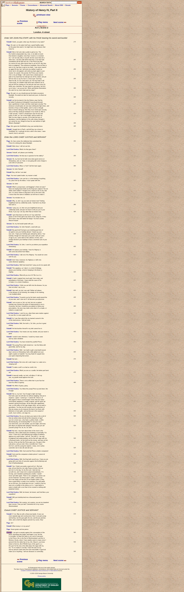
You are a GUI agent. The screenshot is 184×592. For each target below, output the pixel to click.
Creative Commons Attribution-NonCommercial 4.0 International (39, 570)
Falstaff (9, 42)
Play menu (43, 22)
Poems (22, 5)
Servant (9, 152)
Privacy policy (42, 576)
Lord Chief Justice (13, 149)
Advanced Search (46, 5)
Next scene (58, 22)
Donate (68, 5)
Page (8, 45)
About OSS (59, 5)
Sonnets (15, 5)
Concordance (32, 5)
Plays (7, 5)
